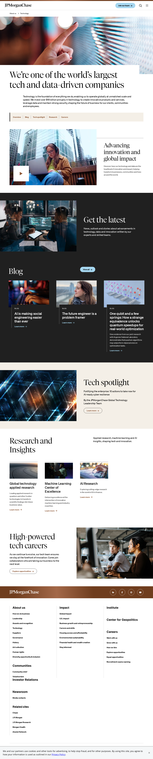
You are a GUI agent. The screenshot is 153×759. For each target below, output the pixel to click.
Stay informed (65, 647)
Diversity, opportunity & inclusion (26, 657)
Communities (22, 665)
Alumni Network (19, 732)
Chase (15, 712)
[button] (149, 753)
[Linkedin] (113, 592)
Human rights (18, 652)
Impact (64, 607)
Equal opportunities (115, 657)
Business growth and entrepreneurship (76, 623)
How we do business (21, 613)
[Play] (21, 173)
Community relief (20, 672)
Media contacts (19, 698)
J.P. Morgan (17, 717)
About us (13, 13)
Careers (112, 632)
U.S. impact (64, 618)
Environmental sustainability (72, 637)
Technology (17, 628)
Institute (112, 607)
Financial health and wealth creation (75, 642)
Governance (18, 637)
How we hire (112, 647)
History (16, 642)
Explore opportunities (116, 652)
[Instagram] (131, 592)
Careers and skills (67, 628)
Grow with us (112, 642)
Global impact (65, 613)
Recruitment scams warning (118, 662)
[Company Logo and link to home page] (18, 7)
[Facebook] (122, 592)
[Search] (140, 5)
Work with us (112, 638)
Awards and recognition (23, 623)
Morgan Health (19, 727)
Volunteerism (18, 676)
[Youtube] (140, 592)
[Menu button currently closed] (147, 5)
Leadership (17, 618)
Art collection (18, 647)
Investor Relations (25, 679)
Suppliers (17, 633)
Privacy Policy (58, 754)
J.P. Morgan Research (22, 722)
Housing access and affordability (73, 633)
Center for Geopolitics (122, 619)
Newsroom (20, 692)
